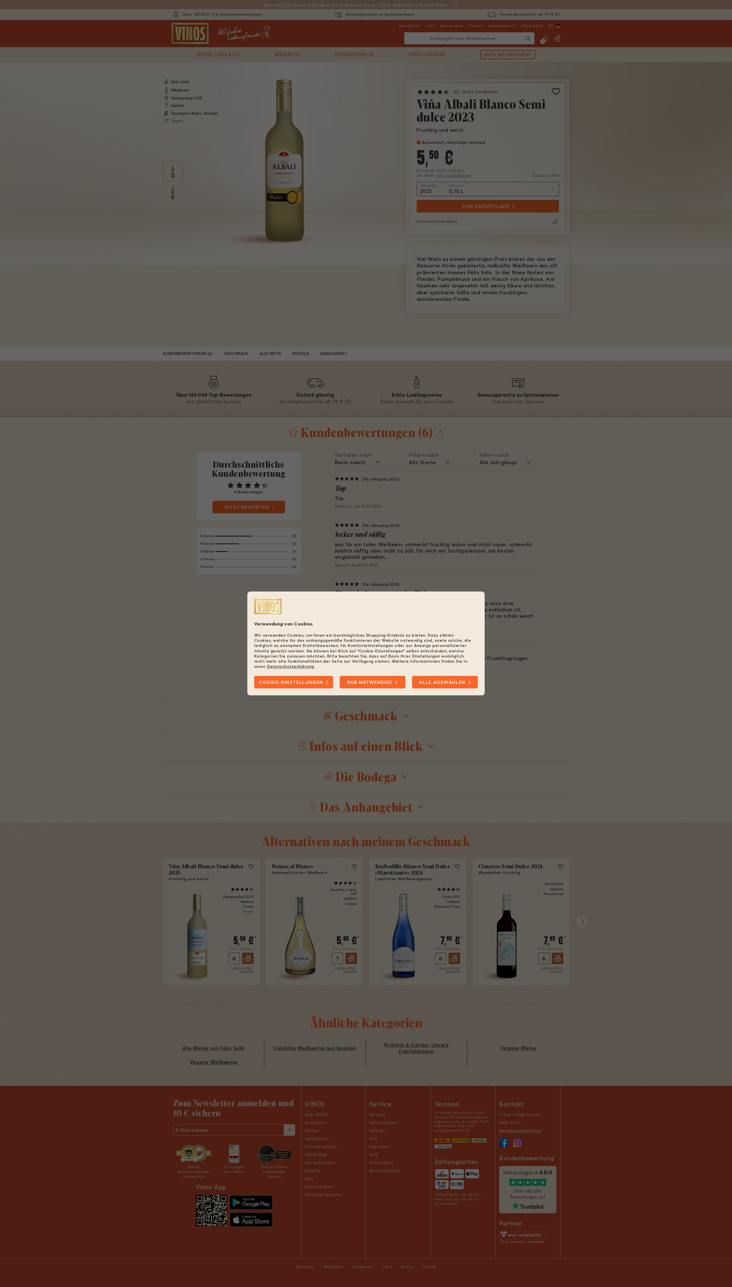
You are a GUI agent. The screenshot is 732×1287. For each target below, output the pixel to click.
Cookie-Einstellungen (291, 682)
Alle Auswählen (442, 682)
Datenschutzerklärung (290, 666)
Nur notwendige (369, 682)
